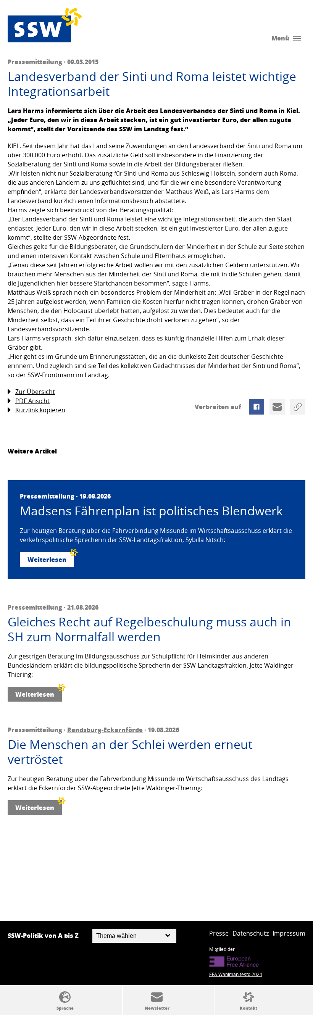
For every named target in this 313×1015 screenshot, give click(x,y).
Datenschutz (250, 933)
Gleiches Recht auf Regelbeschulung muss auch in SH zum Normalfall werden (149, 629)
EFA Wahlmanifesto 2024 (235, 974)
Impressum (289, 933)
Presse (219, 933)
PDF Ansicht (32, 401)
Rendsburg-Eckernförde (105, 729)
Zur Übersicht (35, 391)
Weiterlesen (46, 559)
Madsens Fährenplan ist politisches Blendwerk (151, 510)
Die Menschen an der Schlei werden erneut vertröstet (130, 751)
